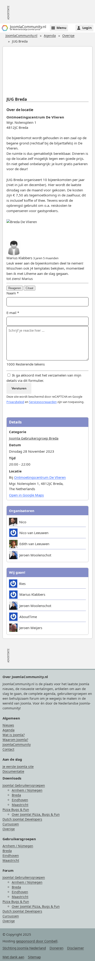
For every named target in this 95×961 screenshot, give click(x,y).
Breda (16, 795)
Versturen (19, 388)
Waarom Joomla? (15, 739)
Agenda (50, 35)
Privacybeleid (15, 402)
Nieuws (8, 725)
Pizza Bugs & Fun (16, 809)
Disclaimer (75, 948)
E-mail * (12, 312)
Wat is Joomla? (14, 735)
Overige (68, 35)
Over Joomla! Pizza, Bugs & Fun (36, 814)
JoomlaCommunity (17, 744)
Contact (8, 749)
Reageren (14, 288)
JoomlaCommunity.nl (21, 35)
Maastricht (20, 805)
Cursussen (11, 824)
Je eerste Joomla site (18, 766)
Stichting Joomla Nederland (24, 948)
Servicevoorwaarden (43, 402)
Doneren (56, 948)
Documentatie (13, 771)
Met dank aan (13, 957)
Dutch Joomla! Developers (22, 819)
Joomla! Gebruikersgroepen (24, 785)
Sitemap (34, 957)
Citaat (29, 288)
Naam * (12, 293)
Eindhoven (20, 800)
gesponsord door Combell (36, 941)
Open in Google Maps (26, 495)
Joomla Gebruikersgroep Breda (33, 438)
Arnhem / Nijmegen (27, 790)
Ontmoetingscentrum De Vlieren (40, 477)
